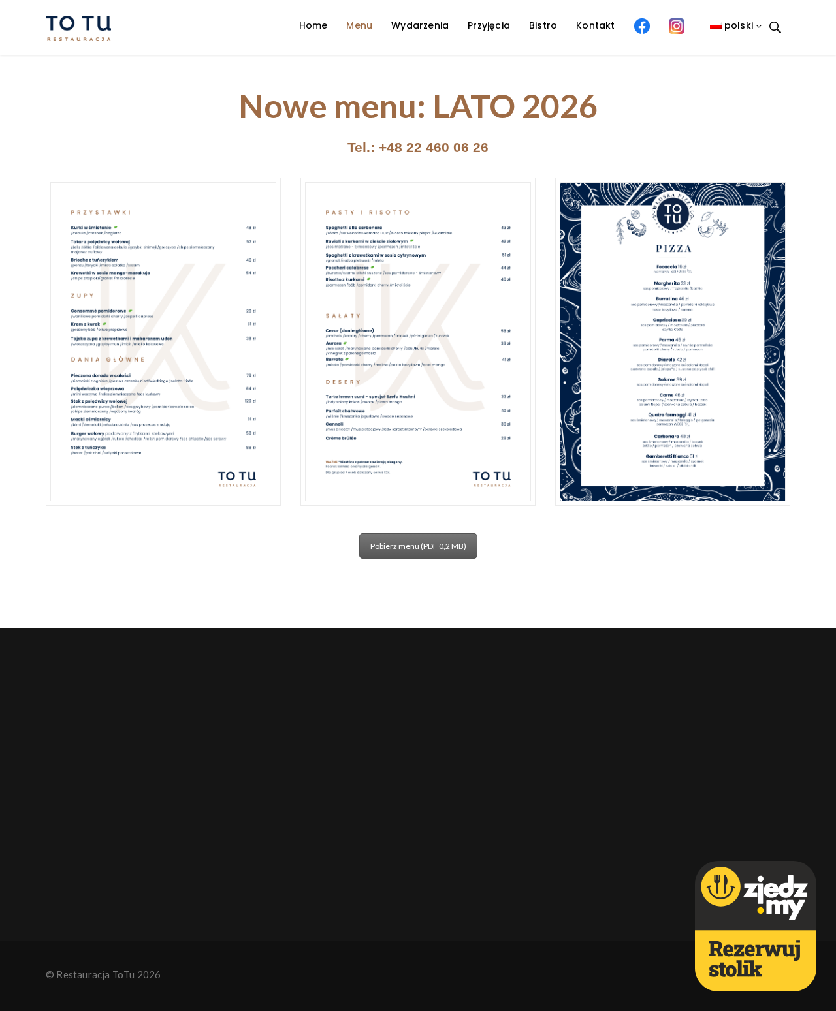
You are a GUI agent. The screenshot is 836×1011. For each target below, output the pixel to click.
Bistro (543, 25)
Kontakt (595, 25)
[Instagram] (676, 25)
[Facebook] (642, 25)
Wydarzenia (420, 25)
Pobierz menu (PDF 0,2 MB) (418, 546)
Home (313, 25)
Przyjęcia (489, 25)
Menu (359, 25)
